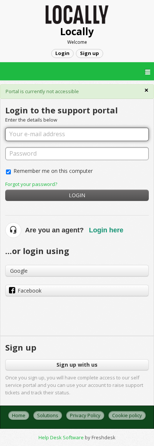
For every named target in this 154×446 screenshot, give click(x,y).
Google (19, 270)
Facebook (29, 290)
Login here (106, 230)
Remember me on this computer (53, 170)
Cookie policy (127, 415)
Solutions (47, 415)
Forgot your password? (31, 184)
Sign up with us (77, 364)
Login (77, 195)
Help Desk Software (61, 437)
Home (18, 415)
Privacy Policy (85, 415)
